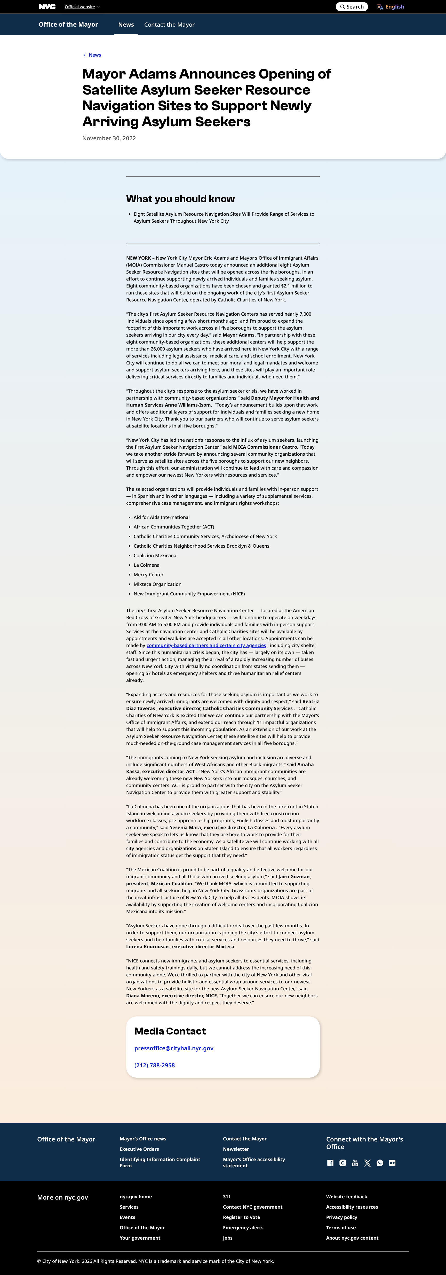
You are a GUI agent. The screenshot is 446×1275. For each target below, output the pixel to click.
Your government (140, 1238)
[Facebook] (330, 1163)
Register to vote (241, 1217)
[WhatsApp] (380, 1163)
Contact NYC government (253, 1207)
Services (129, 1207)
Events (127, 1217)
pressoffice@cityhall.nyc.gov (173, 1048)
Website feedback (346, 1196)
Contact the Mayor (169, 24)
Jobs (228, 1238)
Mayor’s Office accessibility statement (254, 1162)
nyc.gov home (136, 1196)
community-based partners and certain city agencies (206, 645)
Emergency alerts (243, 1227)
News (126, 24)
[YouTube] (355, 1163)
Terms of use (341, 1227)
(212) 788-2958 (154, 1065)
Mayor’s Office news (143, 1139)
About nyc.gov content (352, 1238)
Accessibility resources (352, 1207)
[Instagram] (343, 1163)
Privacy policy (341, 1217)
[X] (367, 1163)
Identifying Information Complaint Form (160, 1162)
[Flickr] (392, 1163)
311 (227, 1196)
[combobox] (390, 6)
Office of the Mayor (68, 24)
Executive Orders (139, 1149)
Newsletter (236, 1149)
